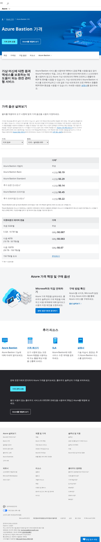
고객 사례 (6, 460)
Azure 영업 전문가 (19, 132)
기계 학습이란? (72, 480)
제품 (37, 437)
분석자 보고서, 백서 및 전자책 (45, 491)
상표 (70, 518)
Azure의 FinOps (41, 453)
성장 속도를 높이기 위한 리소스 (77, 441)
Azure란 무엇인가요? (9, 437)
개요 (5, 55)
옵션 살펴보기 (74, 303)
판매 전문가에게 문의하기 (48, 311)
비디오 (38, 495)
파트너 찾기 (6, 480)
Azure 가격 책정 (40, 441)
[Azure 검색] (9, 3)
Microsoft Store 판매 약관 (24, 539)
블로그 (38, 476)
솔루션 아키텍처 (73, 445)
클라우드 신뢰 (7, 453)
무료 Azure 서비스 (41, 445)
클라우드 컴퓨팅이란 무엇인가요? (78, 472)
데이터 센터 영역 (8, 449)
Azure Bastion (44, 55)
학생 (37, 484)
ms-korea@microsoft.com (30, 530)
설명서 (84, 85)
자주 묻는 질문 (57, 132)
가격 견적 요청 (9, 41)
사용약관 (63, 518)
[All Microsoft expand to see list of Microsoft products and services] (3, 3)
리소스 (32, 55)
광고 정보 (78, 518)
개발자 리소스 (40, 480)
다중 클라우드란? (73, 476)
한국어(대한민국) (12, 506)
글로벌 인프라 (7, 445)
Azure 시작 (6, 441)
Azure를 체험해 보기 (30, 41)
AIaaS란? (71, 487)
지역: (4, 139)
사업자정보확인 (26, 532)
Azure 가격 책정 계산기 (64, 128)
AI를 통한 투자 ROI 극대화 (44, 457)
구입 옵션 (22, 55)
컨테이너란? (72, 495)
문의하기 (56, 256)
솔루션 (70, 437)
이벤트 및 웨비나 (41, 487)
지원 (69, 449)
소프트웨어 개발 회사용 (10, 472)
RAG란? (70, 499)
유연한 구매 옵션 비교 (42, 449)
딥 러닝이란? (72, 484)
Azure (5, 8)
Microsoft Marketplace (10, 476)
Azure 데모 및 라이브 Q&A (76, 453)
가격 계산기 (33, 347)
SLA (54, 347)
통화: (29, 139)
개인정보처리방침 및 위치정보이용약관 (45, 518)
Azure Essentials (8, 457)
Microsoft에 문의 (24, 518)
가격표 (13, 55)
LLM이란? (71, 491)
